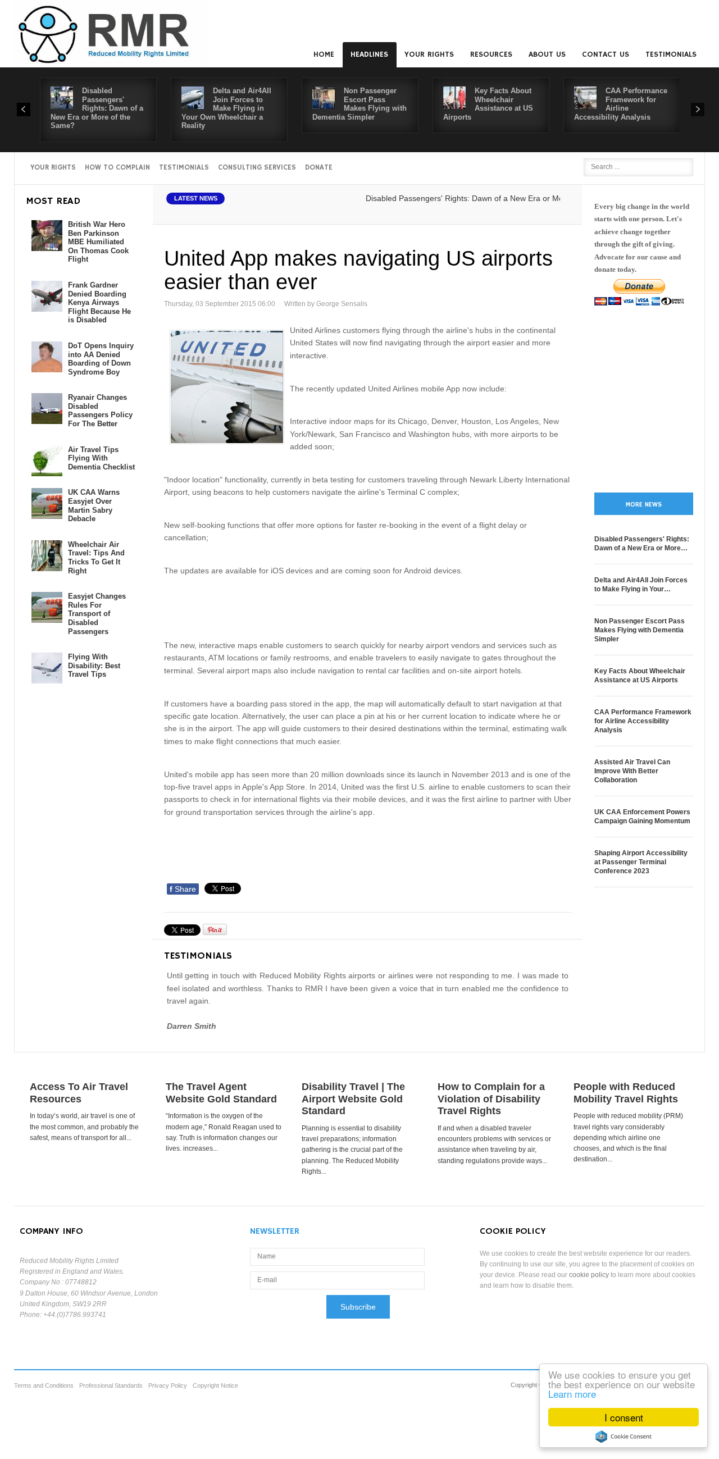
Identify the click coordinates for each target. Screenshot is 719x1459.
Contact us (605, 54)
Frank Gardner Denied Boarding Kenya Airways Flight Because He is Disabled (99, 302)
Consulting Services (257, 167)
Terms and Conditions (44, 1385)
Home (323, 54)
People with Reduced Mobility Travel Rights (626, 1093)
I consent (623, 1417)
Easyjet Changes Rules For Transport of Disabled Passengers (97, 613)
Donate (319, 167)
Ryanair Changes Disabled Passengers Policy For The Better (100, 410)
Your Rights (429, 54)
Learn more (572, 1394)
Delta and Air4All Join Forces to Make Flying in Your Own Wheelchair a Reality (226, 108)
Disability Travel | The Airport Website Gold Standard (353, 1098)
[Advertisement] (368, 606)
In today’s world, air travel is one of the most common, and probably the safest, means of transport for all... (84, 1126)
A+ (537, 211)
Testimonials (671, 54)
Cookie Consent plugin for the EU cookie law (623, 1436)
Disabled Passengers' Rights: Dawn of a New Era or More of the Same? (97, 108)
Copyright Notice (215, 1385)
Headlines (369, 54)
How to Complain (117, 167)
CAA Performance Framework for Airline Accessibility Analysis (620, 103)
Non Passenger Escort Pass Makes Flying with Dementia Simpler (359, 103)
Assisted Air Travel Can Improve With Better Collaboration (632, 771)
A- (562, 211)
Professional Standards (111, 1385)
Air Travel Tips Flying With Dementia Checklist (101, 458)
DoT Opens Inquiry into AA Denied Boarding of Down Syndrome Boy (101, 358)
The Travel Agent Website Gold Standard (221, 1093)
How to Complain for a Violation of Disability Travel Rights (491, 1098)
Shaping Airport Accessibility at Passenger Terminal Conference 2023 (641, 862)
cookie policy (589, 1275)
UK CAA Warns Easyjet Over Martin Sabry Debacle (94, 505)
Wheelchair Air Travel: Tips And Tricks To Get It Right (96, 557)
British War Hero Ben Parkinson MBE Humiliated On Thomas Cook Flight (98, 241)
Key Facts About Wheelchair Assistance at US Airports (488, 103)
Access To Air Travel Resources (79, 1093)
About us (547, 54)
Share (183, 888)
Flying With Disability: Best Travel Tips (94, 665)
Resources (491, 54)
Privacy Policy (167, 1385)
